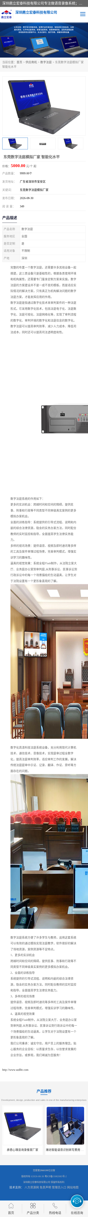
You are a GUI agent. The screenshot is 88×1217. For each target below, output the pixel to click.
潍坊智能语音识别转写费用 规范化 (25, 1149)
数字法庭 (46, 62)
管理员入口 (59, 1187)
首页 (19, 62)
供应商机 (31, 62)
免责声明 (45, 1187)
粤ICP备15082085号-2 (56, 1176)
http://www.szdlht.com (15, 1069)
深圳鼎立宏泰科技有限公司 (36, 1182)
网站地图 (73, 1187)
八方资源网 (32, 1187)
